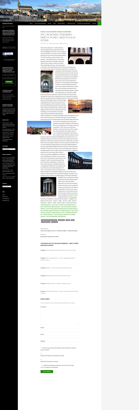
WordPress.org (5, 200)
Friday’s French (61, 23)
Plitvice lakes (53, 49)
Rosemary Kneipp (55, 43)
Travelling (60, 31)
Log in (3, 194)
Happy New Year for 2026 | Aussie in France (58, 275)
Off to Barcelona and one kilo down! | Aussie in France (61, 250)
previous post (73, 197)
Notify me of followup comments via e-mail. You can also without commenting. (57, 366)
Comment (44, 307)
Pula (73, 220)
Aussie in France (7, 23)
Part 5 (42, 49)
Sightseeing (53, 31)
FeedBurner (11, 83)
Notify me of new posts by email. (49, 361)
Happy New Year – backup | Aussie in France (58, 283)
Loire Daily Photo (71, 23)
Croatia (43, 31)
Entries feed (4, 196)
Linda (3, 163)
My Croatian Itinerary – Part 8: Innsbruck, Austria (54, 214)
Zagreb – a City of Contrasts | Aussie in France (59, 268)
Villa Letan (54, 222)
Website (43, 341)
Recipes (49, 23)
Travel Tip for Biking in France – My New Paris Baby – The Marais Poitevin (59, 229)
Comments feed (5, 198)
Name (43, 327)
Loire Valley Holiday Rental (83, 23)
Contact (94, 23)
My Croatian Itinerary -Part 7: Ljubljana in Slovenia (63, 212)
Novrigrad (61, 220)
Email (42, 334)
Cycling (47, 31)
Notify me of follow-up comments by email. (52, 355)
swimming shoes (45, 119)
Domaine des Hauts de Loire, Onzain (50, 235)
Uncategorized (67, 31)
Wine (54, 23)
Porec (63, 73)
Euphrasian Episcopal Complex (49, 220)
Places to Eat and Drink (40, 23)
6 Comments (65, 43)
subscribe (43, 367)
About (31, 23)
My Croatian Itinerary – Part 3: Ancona (58, 206)
